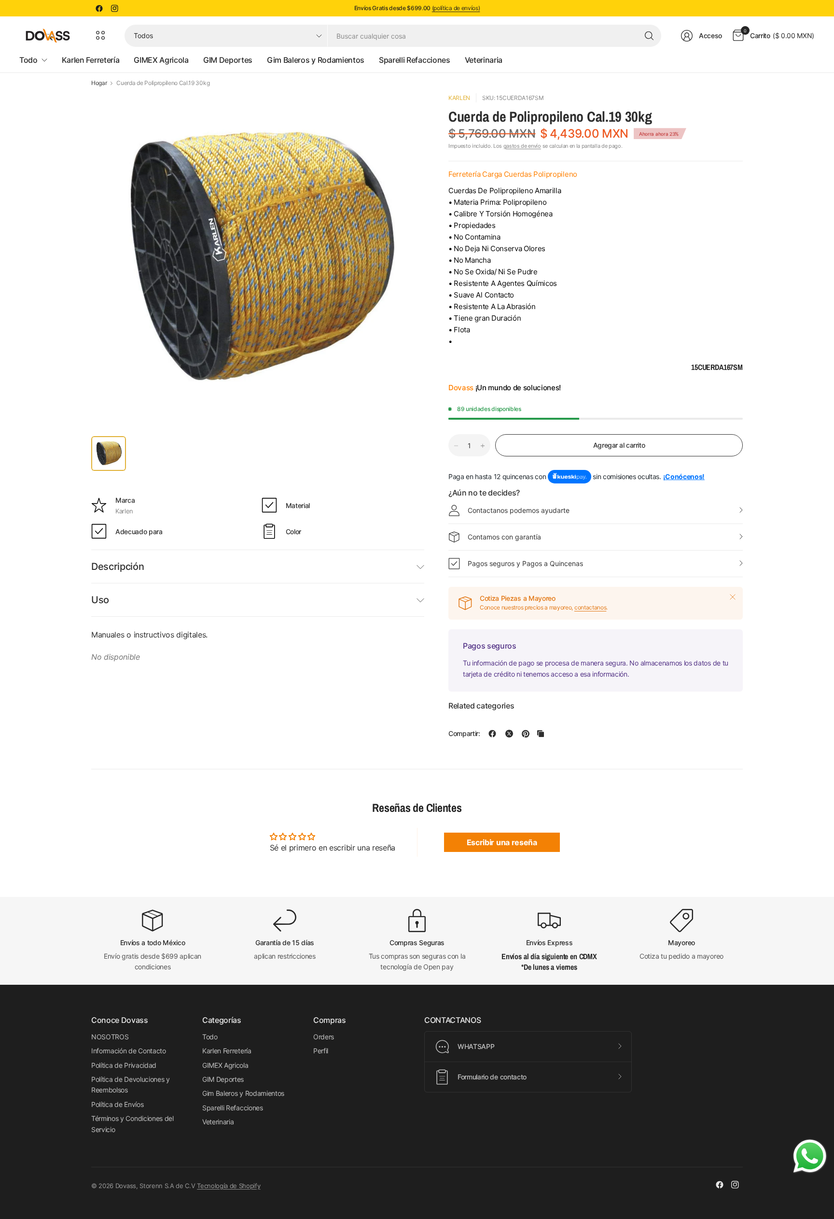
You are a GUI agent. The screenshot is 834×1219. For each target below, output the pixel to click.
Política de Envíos (117, 1104)
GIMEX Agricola (225, 1065)
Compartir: (464, 733)
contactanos (590, 607)
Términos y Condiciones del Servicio (132, 1123)
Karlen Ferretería (226, 1051)
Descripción (117, 566)
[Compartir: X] (509, 733)
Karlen (459, 97)
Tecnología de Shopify (228, 1186)
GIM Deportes (223, 1079)
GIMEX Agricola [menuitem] (161, 60)
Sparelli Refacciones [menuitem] (414, 60)
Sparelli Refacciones (232, 1108)
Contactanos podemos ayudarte (519, 510)
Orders (323, 1037)
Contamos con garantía (504, 537)
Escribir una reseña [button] (502, 842)
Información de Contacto (128, 1051)
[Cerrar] (732, 597)
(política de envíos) (456, 8)
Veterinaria (218, 1122)
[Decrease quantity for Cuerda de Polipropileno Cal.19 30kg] (456, 446)
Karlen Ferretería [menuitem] (91, 60)
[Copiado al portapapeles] (540, 733)
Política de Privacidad (123, 1065)
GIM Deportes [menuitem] (227, 60)
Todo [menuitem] (28, 60)
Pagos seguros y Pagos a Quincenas (525, 563)
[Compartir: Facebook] (492, 733)
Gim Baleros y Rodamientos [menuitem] (315, 60)
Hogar (99, 83)
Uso (100, 600)
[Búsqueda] (649, 36)
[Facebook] (99, 8)
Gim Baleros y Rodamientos (243, 1093)
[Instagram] (114, 8)
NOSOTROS (109, 1037)
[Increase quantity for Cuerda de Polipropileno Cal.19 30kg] (482, 446)
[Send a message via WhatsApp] (810, 1156)
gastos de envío (522, 145)
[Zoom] (406, 111)
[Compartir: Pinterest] (525, 733)
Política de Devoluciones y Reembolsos (130, 1084)
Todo (210, 1037)
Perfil (320, 1051)
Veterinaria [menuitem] (483, 60)
